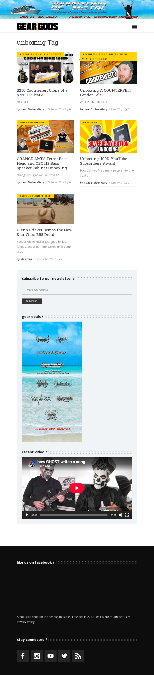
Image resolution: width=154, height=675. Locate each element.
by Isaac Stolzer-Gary (30, 109)
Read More (101, 617)
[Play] (27, 515)
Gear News (90, 122)
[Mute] (121, 515)
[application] (77, 488)
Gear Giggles (107, 54)
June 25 (115, 109)
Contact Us (119, 617)
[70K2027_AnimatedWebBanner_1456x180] (77, 18)
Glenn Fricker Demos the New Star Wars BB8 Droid (45, 232)
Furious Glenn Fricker (35, 196)
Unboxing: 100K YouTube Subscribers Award (103, 160)
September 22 (44, 259)
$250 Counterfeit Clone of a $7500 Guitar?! (42, 92)
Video (123, 54)
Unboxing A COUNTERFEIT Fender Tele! (105, 92)
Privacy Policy (25, 622)
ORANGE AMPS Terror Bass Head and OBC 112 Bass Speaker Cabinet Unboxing (42, 163)
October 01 (54, 109)
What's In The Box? (48, 54)
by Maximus (24, 259)
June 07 (115, 182)
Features (26, 54)
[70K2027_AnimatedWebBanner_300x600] (52, 441)
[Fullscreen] (127, 515)
